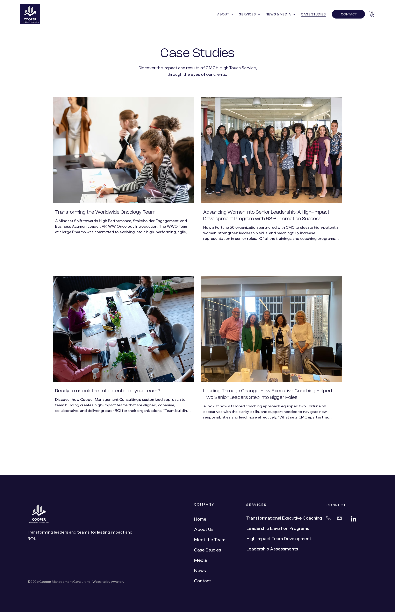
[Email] (340, 518)
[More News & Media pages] (294, 14)
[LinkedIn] (353, 519)
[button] (372, 14)
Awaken (117, 581)
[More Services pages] (259, 14)
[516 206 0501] (329, 518)
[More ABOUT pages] (232, 14)
